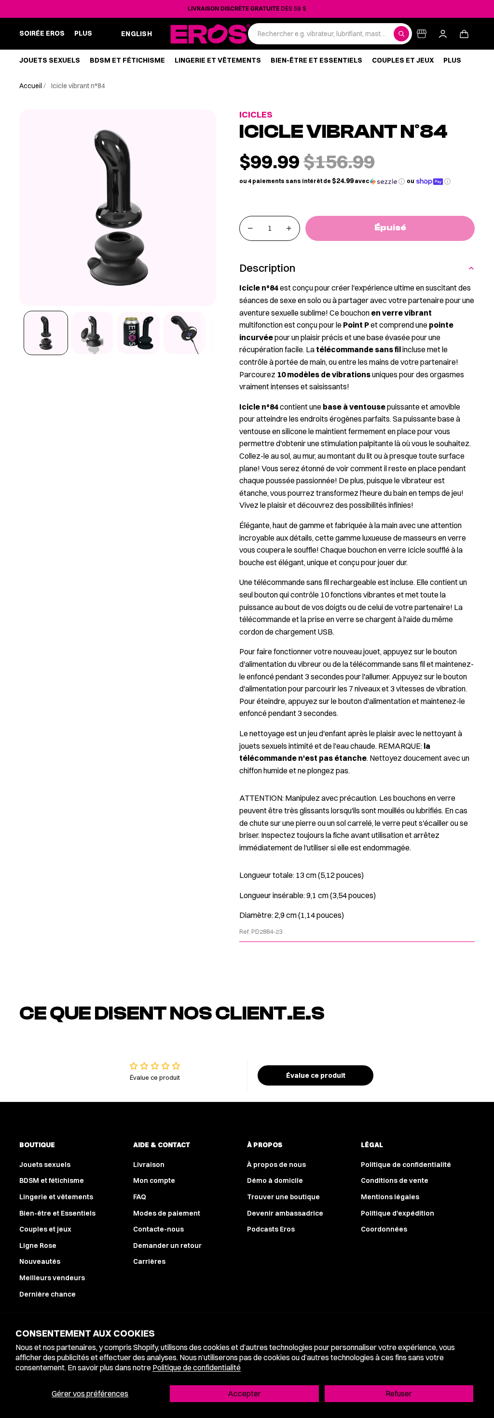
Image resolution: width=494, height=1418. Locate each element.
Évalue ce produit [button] (315, 1075)
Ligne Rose (37, 1245)
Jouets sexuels (44, 1164)
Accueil (31, 85)
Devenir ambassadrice (285, 1213)
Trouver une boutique (283, 1197)
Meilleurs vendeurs (52, 1277)
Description (267, 268)
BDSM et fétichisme (51, 1180)
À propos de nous (276, 1164)
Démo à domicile (275, 1180)
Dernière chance (47, 1294)
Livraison (149, 1164)
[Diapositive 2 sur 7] (92, 333)
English (136, 33)
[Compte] (442, 33)
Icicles (256, 114)
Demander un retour (167, 1245)
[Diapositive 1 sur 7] (46, 333)
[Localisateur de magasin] (421, 33)
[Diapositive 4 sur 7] (185, 333)
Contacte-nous (158, 1229)
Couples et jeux (45, 1229)
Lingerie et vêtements (56, 1197)
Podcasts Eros (271, 1229)
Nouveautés (39, 1261)
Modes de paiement (166, 1213)
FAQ (139, 1197)
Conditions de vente (394, 1180)
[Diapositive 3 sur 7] (138, 333)
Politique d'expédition (397, 1213)
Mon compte (154, 1180)
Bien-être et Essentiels (57, 1213)
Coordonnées (384, 1229)
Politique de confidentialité (196, 1367)
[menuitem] (83, 33)
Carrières (149, 1261)
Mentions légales (390, 1197)
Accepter (244, 1393)
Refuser (398, 1393)
